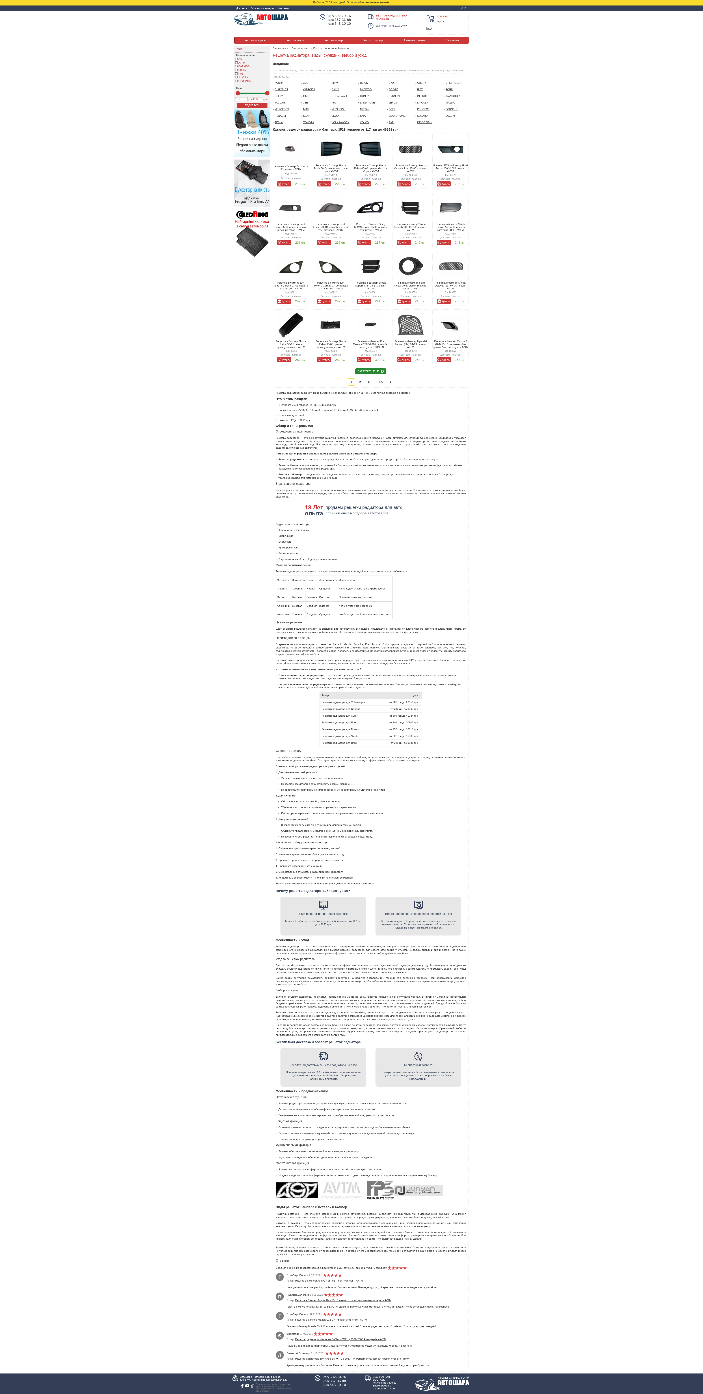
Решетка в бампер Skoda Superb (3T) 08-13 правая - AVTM (410, 227)
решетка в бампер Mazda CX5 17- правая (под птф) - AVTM (331, 1319)
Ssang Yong (397, 115)
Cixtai (242, 70)
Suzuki (450, 115)
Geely (279, 96)
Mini (306, 109)
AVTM (241, 62)
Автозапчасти (295, 40)
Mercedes (282, 109)
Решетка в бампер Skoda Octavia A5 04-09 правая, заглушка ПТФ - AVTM (451, 227)
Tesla (279, 122)
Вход (429, 28)
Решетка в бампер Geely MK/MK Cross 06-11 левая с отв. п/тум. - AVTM (370, 227)
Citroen (309, 89)
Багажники (452, 40)
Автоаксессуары (255, 40)
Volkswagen (340, 122)
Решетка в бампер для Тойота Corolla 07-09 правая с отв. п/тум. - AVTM (331, 285)
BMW (335, 82)
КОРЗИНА (443, 16)
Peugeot (423, 109)
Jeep (306, 102)
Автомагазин (280, 48)
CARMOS (244, 66)
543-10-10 (339, 23)
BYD (391, 82)
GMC (306, 96)
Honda (364, 96)
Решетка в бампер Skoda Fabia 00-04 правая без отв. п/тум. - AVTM (371, 168)
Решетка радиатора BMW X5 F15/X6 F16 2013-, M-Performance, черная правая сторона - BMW (352, 1358)
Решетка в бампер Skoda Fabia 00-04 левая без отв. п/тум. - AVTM (330, 168)
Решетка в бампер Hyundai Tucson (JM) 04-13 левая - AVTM (411, 344)
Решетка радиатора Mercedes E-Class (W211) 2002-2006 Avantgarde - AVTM (340, 1339)
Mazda (450, 102)
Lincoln (422, 102)
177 (381, 381)
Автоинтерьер (334, 40)
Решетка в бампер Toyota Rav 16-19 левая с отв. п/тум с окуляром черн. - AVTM (343, 1300)
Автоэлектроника (414, 40)
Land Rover (368, 102)
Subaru (422, 115)
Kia (334, 102)
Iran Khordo (455, 96)
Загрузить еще (368, 371)
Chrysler (281, 89)
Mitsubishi (339, 109)
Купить (286, 183)
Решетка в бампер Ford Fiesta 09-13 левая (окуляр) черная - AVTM (410, 285)
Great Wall (340, 96)
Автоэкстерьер (373, 40)
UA (461, 8)
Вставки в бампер (403, 1232)
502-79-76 (339, 16)
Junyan (243, 77)
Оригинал (245, 81)
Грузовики (424, 122)
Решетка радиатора (288, 437)
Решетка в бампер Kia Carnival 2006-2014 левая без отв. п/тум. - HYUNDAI (370, 344)
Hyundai (394, 96)
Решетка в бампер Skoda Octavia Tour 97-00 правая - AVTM (410, 168)
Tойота (308, 122)
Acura (279, 82)
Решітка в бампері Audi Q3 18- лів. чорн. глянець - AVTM (329, 1280)
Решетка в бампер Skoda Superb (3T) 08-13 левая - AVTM (370, 285)
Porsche (452, 109)
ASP (240, 59)
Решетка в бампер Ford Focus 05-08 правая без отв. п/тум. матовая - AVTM (291, 227)
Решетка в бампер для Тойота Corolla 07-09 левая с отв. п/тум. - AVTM (291, 285)
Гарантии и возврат (262, 8)
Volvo (364, 122)
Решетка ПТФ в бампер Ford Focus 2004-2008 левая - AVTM (450, 168)
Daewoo (366, 89)
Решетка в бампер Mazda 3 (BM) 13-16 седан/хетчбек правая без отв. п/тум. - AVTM (450, 344)
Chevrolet (453, 82)
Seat (306, 115)
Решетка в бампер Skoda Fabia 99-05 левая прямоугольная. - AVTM (291, 344)
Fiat (420, 89)
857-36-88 (339, 20)
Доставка (241, 8)
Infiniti (422, 96)
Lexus (393, 102)
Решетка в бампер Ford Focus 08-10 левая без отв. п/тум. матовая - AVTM (331, 227)
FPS (240, 73)
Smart (364, 115)
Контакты (283, 8)
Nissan (364, 109)
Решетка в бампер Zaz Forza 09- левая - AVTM (291, 168)
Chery (421, 82)
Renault (280, 115)
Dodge (393, 89)
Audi (306, 82)
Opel (392, 109)
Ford (449, 89)
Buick (364, 82)
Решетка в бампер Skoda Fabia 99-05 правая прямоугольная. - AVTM (331, 344)
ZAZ (391, 122)
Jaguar (280, 102)
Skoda (336, 115)
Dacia (335, 89)
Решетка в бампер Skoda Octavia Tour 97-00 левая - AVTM (450, 285)
